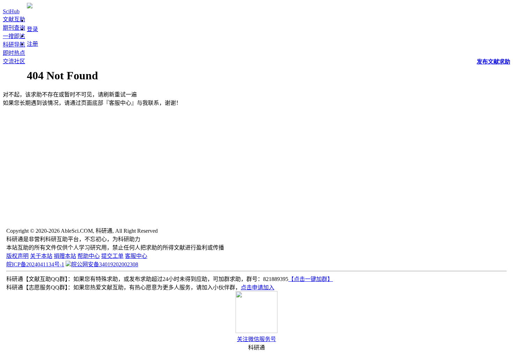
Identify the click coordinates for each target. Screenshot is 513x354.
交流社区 (14, 61)
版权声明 (17, 256)
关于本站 (41, 256)
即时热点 (14, 53)
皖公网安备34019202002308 (104, 264)
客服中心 (136, 256)
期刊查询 (14, 28)
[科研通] (29, 6)
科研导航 (14, 45)
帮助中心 (88, 256)
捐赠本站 (65, 256)
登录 (32, 29)
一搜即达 (14, 36)
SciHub (11, 11)
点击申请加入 (257, 287)
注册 (32, 44)
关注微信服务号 (256, 339)
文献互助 (14, 19)
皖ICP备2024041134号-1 (35, 264)
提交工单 (112, 256)
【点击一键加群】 (310, 279)
